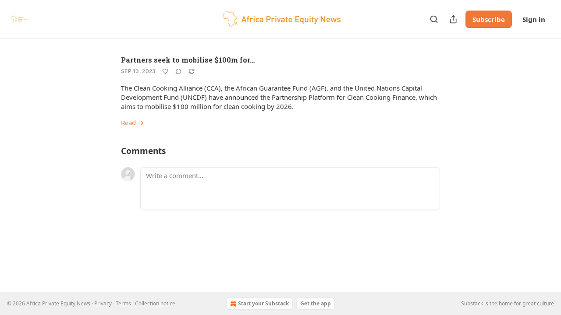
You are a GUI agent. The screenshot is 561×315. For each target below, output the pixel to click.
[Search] (434, 19)
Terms (123, 303)
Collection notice (155, 303)
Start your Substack (263, 303)
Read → (132, 122)
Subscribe (488, 19)
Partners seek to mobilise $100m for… (188, 59)
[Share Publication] (453, 19)
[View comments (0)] (178, 71)
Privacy (103, 303)
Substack (472, 303)
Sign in (533, 19)
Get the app (315, 303)
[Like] (165, 71)
